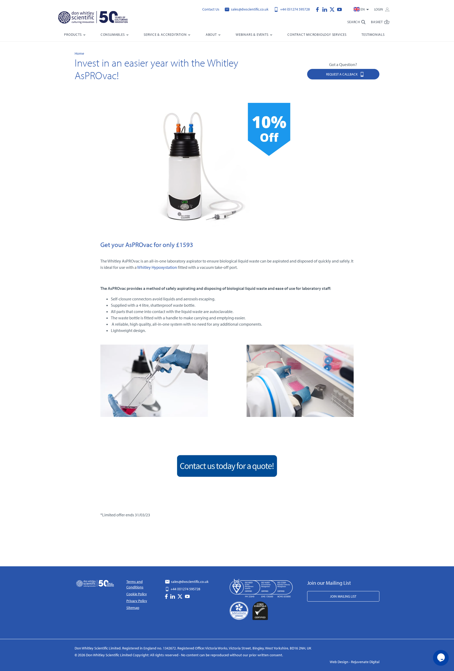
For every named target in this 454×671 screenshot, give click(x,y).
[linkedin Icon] (326, 9)
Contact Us (210, 9)
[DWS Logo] (99, 18)
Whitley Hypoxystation (157, 267)
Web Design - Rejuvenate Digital (354, 661)
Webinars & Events (252, 34)
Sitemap (132, 607)
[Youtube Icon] (339, 9)
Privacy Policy (136, 600)
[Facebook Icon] (318, 9)
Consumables (113, 34)
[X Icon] (333, 9)
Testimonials (373, 34)
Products (72, 34)
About (211, 34)
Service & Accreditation (165, 34)
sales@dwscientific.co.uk (249, 9)
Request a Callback (342, 74)
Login (379, 9)
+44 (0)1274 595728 (294, 9)
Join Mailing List (343, 596)
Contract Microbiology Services (317, 34)
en (362, 9)
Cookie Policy (136, 594)
